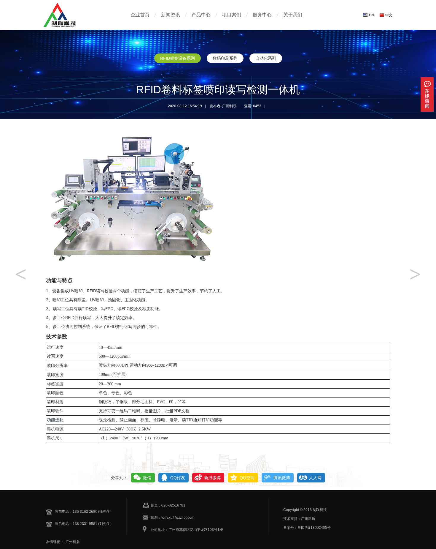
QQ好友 (177, 477)
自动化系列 (265, 58)
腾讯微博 (281, 477)
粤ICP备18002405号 (314, 528)
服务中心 (262, 14)
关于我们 (292, 14)
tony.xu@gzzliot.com (177, 517)
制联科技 (320, 510)
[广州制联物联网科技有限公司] (69, 27)
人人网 (315, 477)
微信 (147, 477)
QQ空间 (247, 477)
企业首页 (140, 14)
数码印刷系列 (225, 58)
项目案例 (231, 14)
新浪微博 (212, 477)
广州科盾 (73, 542)
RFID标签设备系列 (177, 58)
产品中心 (201, 14)
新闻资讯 (170, 14)
